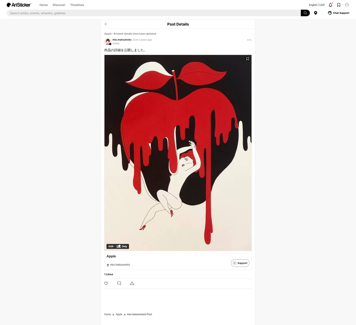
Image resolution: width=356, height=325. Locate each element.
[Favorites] (248, 59)
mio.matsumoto (121, 39)
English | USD (317, 4)
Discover (59, 5)
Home (44, 5)
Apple (119, 314)
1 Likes (108, 274)
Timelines (77, 5)
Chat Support (341, 12)
